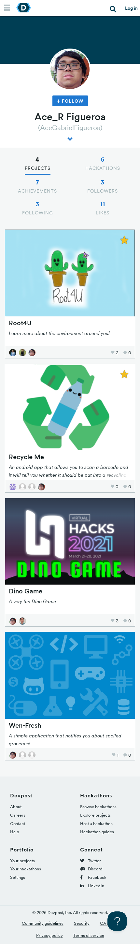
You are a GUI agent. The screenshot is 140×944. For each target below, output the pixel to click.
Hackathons (102, 163)
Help (14, 832)
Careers (17, 815)
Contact (17, 823)
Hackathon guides (97, 832)
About (15, 806)
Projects (37, 163)
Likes (102, 208)
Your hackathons (25, 869)
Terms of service (88, 935)
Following (37, 208)
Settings (17, 877)
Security (82, 923)
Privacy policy (49, 935)
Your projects (22, 861)
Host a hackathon (96, 823)
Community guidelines (42, 923)
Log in (131, 8)
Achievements (37, 186)
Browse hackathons (98, 806)
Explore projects (95, 815)
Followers (102, 186)
